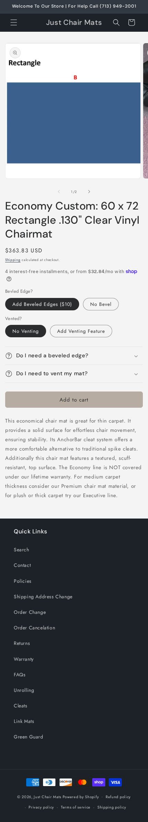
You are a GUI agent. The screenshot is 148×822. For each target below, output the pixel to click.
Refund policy (118, 797)
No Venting (25, 331)
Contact (22, 565)
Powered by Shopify (81, 796)
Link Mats (24, 721)
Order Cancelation (34, 627)
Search (21, 549)
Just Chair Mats (47, 796)
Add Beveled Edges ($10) (42, 304)
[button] (13, 22)
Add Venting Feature (81, 331)
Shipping (13, 259)
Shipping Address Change (43, 596)
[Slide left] (58, 191)
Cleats (21, 705)
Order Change (30, 612)
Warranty (24, 659)
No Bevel (101, 304)
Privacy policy (41, 807)
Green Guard (28, 736)
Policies (23, 581)
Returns (22, 643)
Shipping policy (111, 807)
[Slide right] (89, 191)
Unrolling (24, 690)
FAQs (19, 674)
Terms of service (76, 807)
